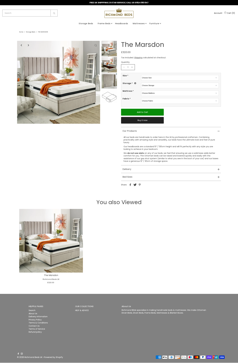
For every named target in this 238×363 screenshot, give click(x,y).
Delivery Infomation (38, 316)
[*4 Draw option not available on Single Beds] (135, 83)
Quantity (125, 62)
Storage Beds (86, 23)
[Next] (28, 45)
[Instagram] (22, 354)
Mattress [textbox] (128, 91)
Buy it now (142, 120)
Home (21, 32)
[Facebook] (18, 354)
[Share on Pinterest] (140, 185)
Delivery (126, 169)
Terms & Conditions (38, 322)
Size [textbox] (125, 75)
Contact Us (34, 326)
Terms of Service (37, 329)
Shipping (138, 57)
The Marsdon (51, 275)
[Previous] (21, 45)
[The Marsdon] (51, 241)
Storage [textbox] (131, 83)
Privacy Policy (35, 319)
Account (218, 13)
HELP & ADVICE (82, 310)
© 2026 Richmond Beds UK (29, 357)
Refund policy (35, 332)
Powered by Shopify (53, 357)
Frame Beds (104, 23)
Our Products (129, 130)
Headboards (121, 23)
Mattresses (139, 23)
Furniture (154, 23)
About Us (33, 313)
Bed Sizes (127, 176)
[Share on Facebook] (130, 185)
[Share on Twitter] (135, 185)
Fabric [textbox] (127, 98)
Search (32, 310)
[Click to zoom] (96, 45)
